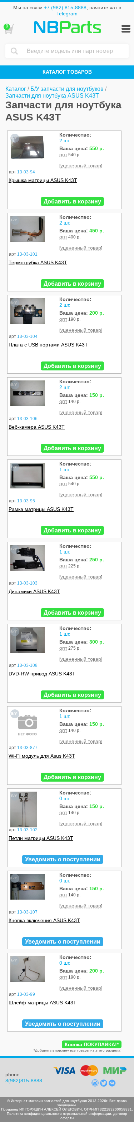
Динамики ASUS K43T (34, 591)
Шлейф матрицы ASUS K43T (42, 1002)
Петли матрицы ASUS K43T (41, 838)
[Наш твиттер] (104, 1085)
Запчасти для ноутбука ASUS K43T (52, 96)
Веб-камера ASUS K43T (37, 427)
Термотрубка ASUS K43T (38, 262)
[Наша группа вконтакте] (112, 1085)
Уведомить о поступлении (62, 859)
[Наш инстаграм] (95, 1085)
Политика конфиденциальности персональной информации (59, 1114)
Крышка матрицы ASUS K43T (43, 180)
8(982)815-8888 (23, 1080)
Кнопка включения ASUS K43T (44, 920)
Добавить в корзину (72, 201)
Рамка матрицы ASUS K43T (41, 509)
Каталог (15, 89)
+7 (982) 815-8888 (65, 7)
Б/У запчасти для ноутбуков (67, 89)
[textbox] (76, 51)
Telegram (67, 13)
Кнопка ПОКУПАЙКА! (92, 1044)
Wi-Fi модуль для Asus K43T (42, 756)
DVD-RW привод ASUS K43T (42, 673)
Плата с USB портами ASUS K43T (48, 345)
